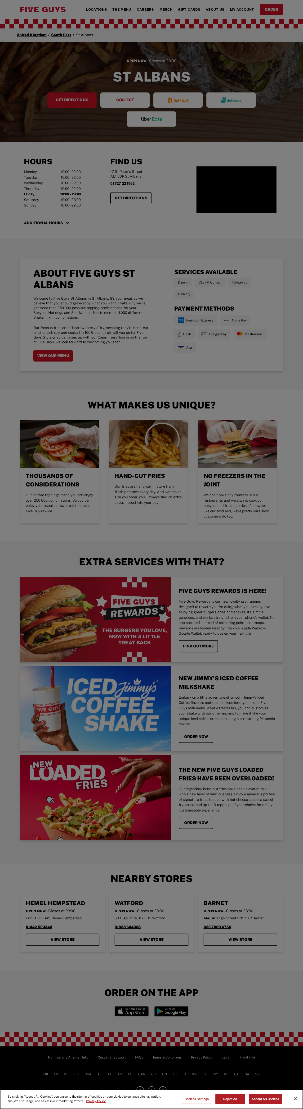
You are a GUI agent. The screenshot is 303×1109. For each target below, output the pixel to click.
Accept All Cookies (265, 1099)
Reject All (230, 1099)
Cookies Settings (197, 1099)
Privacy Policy (96, 1101)
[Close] (295, 1099)
